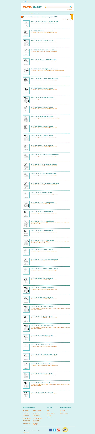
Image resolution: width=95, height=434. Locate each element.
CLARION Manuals (26, 415)
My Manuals (62, 412)
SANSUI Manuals (36, 415)
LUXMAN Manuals (26, 420)
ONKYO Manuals (36, 412)
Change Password (64, 413)
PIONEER (31, 13)
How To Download (51, 412)
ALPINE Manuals (26, 412)
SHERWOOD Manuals (37, 418)
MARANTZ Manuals (26, 421)
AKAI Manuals (25, 410)
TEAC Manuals (36, 420)
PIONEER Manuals (37, 413)
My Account (62, 410)
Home (24, 13)
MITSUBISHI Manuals (27, 423)
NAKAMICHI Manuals (37, 410)
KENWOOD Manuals (27, 418)
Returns (49, 415)
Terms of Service (50, 413)
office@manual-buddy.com (26, 432)
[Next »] (68, 19)
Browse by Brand (69, 9)
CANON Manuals (26, 413)
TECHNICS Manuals (37, 421)
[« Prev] (63, 19)
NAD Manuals (25, 425)
